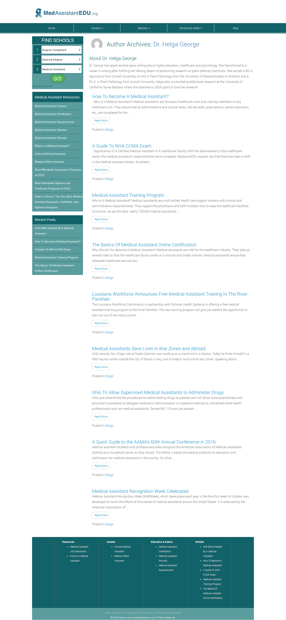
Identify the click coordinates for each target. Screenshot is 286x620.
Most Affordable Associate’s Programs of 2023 (58, 172)
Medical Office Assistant (49, 161)
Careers (96, 28)
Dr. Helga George (176, 44)
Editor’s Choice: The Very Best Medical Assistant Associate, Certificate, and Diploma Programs (59, 202)
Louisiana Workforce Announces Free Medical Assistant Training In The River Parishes (169, 296)
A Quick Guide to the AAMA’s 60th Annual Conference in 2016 (154, 442)
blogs (109, 129)
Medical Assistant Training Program (128, 195)
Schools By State (189, 28)
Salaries (143, 28)
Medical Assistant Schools (51, 137)
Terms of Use (162, 612)
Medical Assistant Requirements (54, 121)
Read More (101, 120)
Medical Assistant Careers (51, 106)
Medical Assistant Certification (53, 113)
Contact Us (119, 612)
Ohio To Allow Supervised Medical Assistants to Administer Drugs (158, 392)
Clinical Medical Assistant (50, 153)
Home (51, 28)
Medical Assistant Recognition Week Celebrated (140, 491)
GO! (58, 78)
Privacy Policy (146, 612)
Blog (235, 28)
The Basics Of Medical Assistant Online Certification (144, 244)
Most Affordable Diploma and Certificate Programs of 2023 (52, 185)
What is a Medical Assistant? (52, 145)
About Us (132, 612)
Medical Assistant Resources (57, 97)
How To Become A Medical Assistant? (130, 96)
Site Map (176, 612)
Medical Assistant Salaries (51, 129)
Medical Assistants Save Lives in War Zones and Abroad (148, 348)
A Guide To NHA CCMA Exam (121, 146)
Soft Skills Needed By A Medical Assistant (54, 231)
